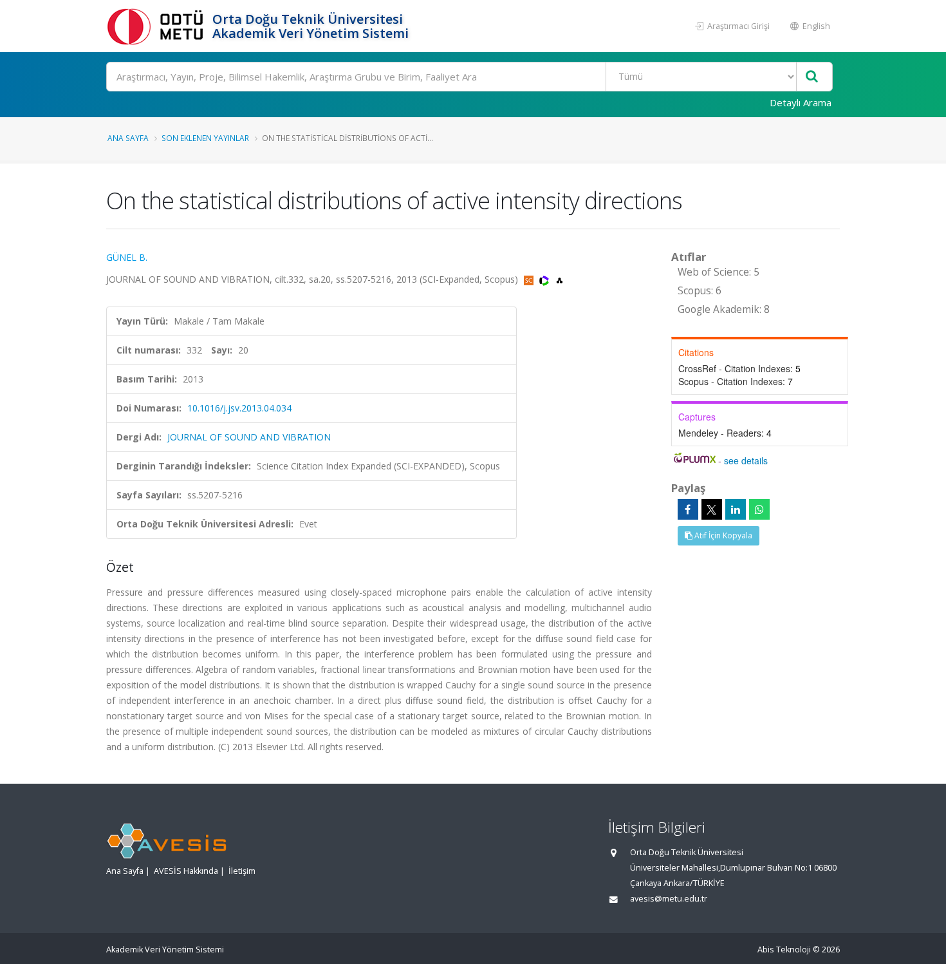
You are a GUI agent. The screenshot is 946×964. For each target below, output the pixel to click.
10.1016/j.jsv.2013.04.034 (239, 408)
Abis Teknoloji (784, 949)
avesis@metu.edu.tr (668, 898)
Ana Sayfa (128, 138)
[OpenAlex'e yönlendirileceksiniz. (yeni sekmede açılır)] (559, 279)
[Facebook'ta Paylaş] (688, 509)
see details (746, 460)
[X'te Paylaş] (711, 509)
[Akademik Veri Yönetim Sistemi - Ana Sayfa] (157, 26)
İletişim (241, 870)
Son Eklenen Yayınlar (205, 138)
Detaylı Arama (800, 102)
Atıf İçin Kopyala (722, 535)
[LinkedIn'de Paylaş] (735, 509)
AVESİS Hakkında (186, 870)
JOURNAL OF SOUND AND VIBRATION (249, 437)
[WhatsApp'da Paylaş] (759, 509)
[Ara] (811, 76)
